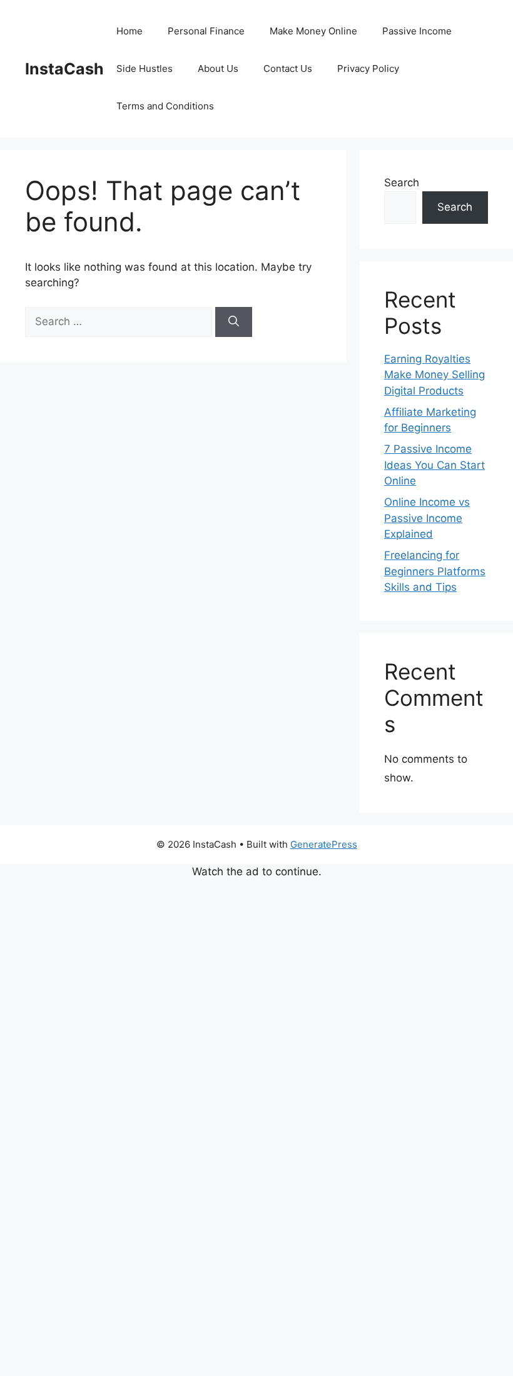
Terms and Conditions (165, 106)
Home (129, 31)
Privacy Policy (368, 68)
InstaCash (64, 68)
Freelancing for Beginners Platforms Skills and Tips (434, 571)
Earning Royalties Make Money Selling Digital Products (434, 375)
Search (401, 182)
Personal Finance (206, 31)
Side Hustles (144, 68)
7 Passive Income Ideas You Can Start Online (434, 465)
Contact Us (287, 68)
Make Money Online (313, 31)
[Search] (233, 322)
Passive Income (417, 31)
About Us (218, 68)
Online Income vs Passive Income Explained (427, 518)
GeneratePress (323, 844)
